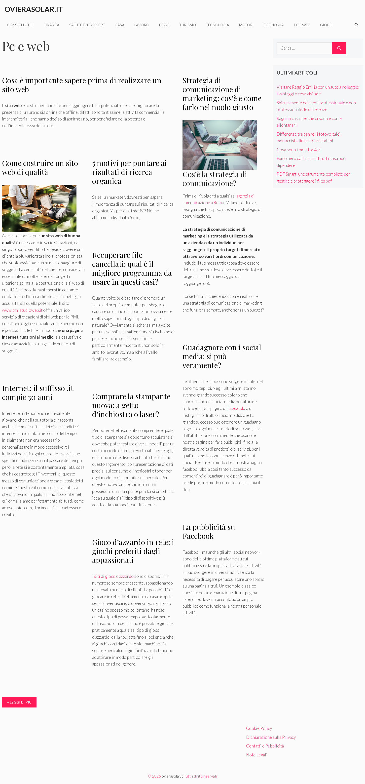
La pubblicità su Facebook (208, 531)
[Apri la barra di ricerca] (356, 25)
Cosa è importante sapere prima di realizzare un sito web (81, 84)
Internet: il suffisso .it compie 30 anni (37, 392)
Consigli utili (20, 25)
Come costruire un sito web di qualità (40, 167)
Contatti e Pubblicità (265, 745)
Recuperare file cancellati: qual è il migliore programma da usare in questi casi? (132, 268)
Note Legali (256, 754)
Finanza (51, 25)
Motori (246, 25)
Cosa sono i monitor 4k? (298, 149)
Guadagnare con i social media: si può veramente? (221, 356)
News (164, 25)
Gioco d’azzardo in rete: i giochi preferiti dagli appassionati (133, 551)
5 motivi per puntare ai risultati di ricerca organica (129, 172)
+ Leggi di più (19, 702)
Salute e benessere (87, 25)
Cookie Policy (259, 728)
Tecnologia (217, 25)
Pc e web (302, 25)
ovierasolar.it (172, 776)
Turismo (187, 25)
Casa (119, 25)
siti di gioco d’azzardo (114, 576)
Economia (274, 25)
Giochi (326, 25)
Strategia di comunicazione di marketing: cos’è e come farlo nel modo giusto (221, 93)
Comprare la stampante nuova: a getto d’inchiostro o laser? (131, 405)
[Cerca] (339, 48)
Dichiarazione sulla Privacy (271, 737)
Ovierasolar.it (33, 9)
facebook (235, 408)
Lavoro (141, 25)
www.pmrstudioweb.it (22, 310)
